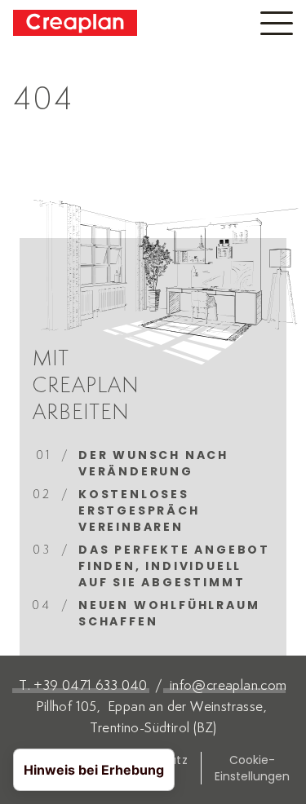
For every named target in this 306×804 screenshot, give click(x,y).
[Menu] (276, 23)
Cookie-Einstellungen (252, 768)
